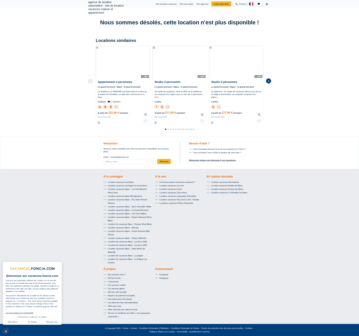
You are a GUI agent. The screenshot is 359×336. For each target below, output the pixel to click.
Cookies (248, 328)
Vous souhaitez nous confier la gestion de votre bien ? (217, 152)
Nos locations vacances (166, 4)
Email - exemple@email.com (116, 157)
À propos (109, 268)
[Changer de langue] (251, 4)
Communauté (164, 268)
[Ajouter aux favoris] (145, 121)
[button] (258, 4)
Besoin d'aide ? (199, 143)
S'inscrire (164, 161)
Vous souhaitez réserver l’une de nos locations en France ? (219, 149)
